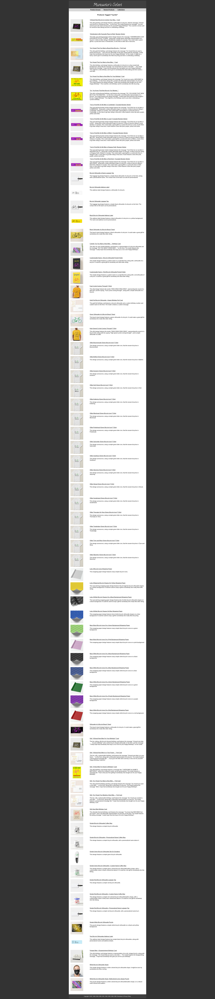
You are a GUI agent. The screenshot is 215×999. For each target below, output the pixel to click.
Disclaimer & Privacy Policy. (124, 996)
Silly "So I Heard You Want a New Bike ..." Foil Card (105, 781)
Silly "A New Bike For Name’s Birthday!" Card (103, 767)
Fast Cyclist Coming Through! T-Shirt (101, 286)
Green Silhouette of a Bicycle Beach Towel (102, 314)
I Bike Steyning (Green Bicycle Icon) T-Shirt (102, 470)
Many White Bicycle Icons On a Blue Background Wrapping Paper (109, 668)
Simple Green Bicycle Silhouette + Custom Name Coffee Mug (108, 865)
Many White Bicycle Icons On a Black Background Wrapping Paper (110, 653)
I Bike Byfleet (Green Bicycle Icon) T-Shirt (102, 357)
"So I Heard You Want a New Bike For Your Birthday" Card (107, 76)
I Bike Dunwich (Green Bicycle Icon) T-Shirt (102, 371)
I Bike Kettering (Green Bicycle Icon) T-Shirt (102, 399)
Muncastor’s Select (107, 5)
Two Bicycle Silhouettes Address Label (101, 936)
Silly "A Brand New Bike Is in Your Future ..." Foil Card (106, 752)
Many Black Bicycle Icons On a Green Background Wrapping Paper (110, 625)
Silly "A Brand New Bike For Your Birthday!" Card (104, 738)
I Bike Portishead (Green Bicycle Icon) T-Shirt (103, 427)
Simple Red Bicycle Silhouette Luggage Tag (103, 880)
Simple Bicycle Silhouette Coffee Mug (101, 823)
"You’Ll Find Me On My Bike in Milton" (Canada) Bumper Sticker (109, 133)
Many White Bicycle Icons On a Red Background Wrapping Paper (109, 710)
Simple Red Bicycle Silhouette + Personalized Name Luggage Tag (109, 908)
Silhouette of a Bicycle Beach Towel (100, 724)
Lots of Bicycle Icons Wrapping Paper (101, 569)
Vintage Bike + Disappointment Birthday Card (103, 950)
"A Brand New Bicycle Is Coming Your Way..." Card (105, 20)
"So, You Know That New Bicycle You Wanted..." (104, 90)
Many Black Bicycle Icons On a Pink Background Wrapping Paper (109, 639)
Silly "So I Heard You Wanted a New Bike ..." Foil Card (106, 795)
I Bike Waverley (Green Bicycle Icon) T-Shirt (103, 554)
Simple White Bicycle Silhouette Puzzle (101, 922)
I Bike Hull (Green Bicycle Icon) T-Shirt (101, 385)
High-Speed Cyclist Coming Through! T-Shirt (103, 328)
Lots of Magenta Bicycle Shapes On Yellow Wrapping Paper (107, 583)
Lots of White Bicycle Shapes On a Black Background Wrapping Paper (111, 597)
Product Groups (95, 9)
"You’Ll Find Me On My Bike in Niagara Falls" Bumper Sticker (108, 147)
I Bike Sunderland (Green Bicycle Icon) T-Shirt (103, 498)
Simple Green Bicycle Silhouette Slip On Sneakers (105, 851)
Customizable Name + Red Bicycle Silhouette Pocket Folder (108, 272)
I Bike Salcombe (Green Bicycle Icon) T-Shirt (103, 441)
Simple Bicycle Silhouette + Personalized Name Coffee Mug (107, 837)
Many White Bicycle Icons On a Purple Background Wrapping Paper (110, 696)
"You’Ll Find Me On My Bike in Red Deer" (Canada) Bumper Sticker (110, 159)
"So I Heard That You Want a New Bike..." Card (104, 62)
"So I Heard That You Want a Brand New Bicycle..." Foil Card (108, 48)
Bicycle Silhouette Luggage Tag (99, 201)
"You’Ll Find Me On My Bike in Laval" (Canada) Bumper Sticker (108, 119)
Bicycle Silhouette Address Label (99, 187)
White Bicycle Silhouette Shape (99, 964)
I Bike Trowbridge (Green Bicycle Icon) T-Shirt (103, 526)
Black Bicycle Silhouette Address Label (101, 215)
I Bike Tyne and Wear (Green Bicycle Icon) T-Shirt (104, 540)
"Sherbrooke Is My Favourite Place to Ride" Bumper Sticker (107, 34)
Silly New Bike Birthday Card (98, 809)
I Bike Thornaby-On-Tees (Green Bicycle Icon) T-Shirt (105, 512)
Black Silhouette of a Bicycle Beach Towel (102, 229)
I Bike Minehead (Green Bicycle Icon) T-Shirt (103, 413)
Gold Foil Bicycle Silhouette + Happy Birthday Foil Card (106, 300)
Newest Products (109, 9)
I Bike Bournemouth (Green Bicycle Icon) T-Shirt (104, 342)
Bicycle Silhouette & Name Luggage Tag (102, 173)
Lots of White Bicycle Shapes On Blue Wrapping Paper (106, 611)
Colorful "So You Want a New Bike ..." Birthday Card (105, 243)
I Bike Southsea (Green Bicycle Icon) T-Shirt (103, 456)
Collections (121, 9)
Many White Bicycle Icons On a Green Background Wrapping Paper (110, 682)
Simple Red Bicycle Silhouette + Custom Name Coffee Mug (107, 894)
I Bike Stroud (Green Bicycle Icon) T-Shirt (102, 484)
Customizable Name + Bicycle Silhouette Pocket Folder (106, 258)
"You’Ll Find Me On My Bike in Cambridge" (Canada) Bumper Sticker (110, 104)
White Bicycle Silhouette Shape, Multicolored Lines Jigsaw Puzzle (109, 979)
